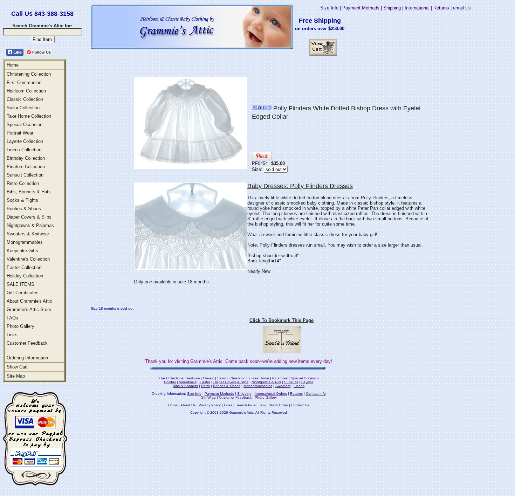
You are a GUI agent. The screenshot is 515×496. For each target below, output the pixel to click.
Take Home (260, 378)
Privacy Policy (210, 405)
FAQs (12, 318)
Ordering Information (27, 357)
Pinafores (280, 378)
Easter (205, 382)
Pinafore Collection (26, 166)
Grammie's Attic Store (29, 309)
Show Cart (17, 367)
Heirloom (193, 378)
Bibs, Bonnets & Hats (29, 191)
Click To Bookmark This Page (281, 320)
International (417, 8)
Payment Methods (360, 8)
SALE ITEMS (20, 284)
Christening (238, 378)
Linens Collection (24, 149)
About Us (187, 405)
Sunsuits (291, 382)
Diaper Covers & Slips (29, 217)
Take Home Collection (29, 116)
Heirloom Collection (26, 91)
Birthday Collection (26, 158)
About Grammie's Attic (29, 301)
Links (12, 334)
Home (13, 65)
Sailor (221, 378)
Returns (441, 8)
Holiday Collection (25, 275)
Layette (307, 382)
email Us (462, 8)
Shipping (392, 8)
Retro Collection (23, 183)
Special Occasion (24, 124)
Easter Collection (24, 267)
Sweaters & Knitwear (28, 233)
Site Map (16, 376)
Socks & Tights (22, 200)
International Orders (271, 393)
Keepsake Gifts (22, 250)
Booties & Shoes (24, 208)
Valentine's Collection (28, 259)
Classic (208, 378)
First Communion (24, 82)
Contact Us (300, 405)
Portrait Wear (20, 133)
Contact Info (316, 393)
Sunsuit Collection (25, 175)
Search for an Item (250, 405)
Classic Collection (25, 99)
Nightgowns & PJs (266, 382)
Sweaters (282, 386)
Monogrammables (25, 242)
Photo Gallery (20, 326)
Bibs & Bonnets (185, 386)
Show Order (278, 405)
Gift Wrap (208, 397)
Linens (299, 386)
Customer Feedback (27, 343)
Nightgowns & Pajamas (30, 225)
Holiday (170, 382)
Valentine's (188, 382)
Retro (205, 386)
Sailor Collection (23, 107)
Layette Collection (25, 141)
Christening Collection (29, 74)
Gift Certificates (23, 292)
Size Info (328, 8)
